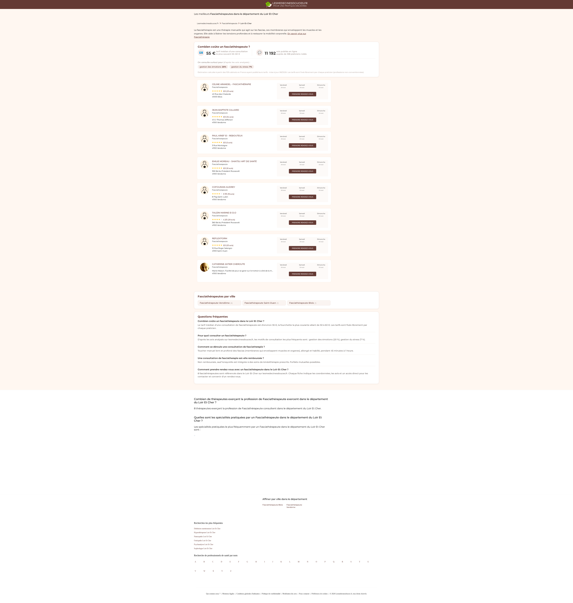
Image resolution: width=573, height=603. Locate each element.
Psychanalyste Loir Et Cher (203, 544)
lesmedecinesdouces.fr (208, 23)
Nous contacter (304, 594)
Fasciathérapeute (229, 23)
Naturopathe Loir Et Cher (203, 536)
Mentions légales (228, 594)
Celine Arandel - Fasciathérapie (231, 84)
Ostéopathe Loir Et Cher (202, 541)
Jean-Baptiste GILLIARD (225, 110)
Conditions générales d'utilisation (248, 594)
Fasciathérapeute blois (272, 505)
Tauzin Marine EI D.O (224, 212)
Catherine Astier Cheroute (228, 264)
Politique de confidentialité (271, 594)
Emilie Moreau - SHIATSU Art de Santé (234, 161)
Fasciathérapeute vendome (294, 506)
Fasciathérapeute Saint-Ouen (262, 303)
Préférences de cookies (320, 594)
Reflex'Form (219, 238)
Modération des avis (289, 594)
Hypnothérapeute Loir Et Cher (204, 532)
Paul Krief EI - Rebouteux (227, 135)
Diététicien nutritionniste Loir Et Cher (207, 529)
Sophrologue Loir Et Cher (203, 548)
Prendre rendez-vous (302, 94)
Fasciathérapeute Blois (302, 303)
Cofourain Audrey (223, 187)
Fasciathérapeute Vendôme (216, 303)
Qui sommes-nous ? (213, 594)
